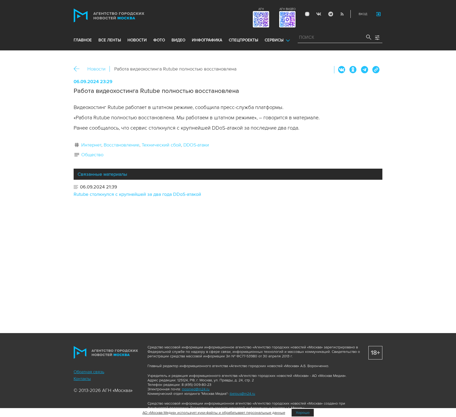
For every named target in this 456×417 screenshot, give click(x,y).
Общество (92, 155)
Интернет (91, 145)
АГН (261, 9)
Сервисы (274, 40)
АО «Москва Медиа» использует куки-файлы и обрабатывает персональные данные (213, 412)
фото (159, 40)
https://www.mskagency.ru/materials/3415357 (375, 69)
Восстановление (121, 145)
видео (178, 40)
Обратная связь (89, 372)
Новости (96, 69)
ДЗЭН (307, 14)
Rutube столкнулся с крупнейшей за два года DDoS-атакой (137, 194)
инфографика (207, 40)
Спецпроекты (243, 40)
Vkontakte (319, 14)
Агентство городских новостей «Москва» (119, 15)
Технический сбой (161, 145)
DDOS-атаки (196, 145)
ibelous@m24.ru (242, 393)
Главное (83, 40)
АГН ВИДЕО (287, 9)
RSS (342, 14)
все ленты (109, 40)
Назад (78, 69)
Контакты (82, 378)
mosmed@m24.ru (196, 389)
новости (137, 40)
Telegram (330, 14)
